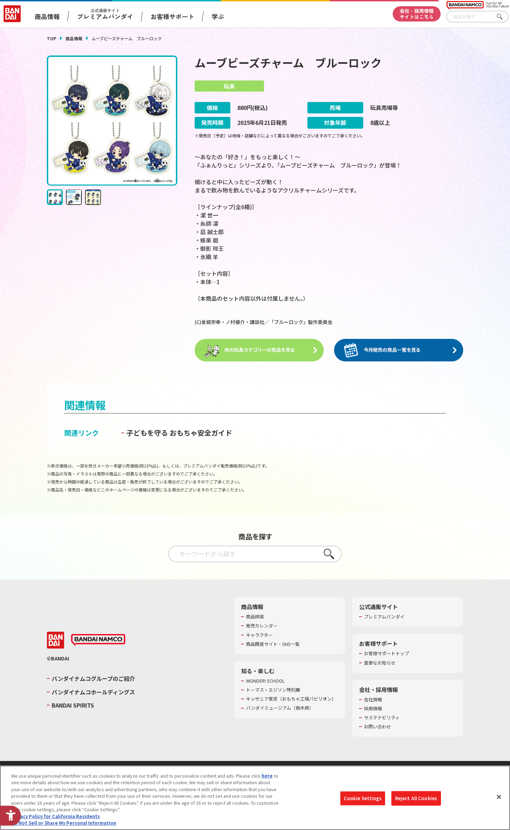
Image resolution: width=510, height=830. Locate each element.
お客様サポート (172, 16)
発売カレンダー (262, 626)
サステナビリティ (382, 718)
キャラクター (259, 635)
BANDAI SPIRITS (73, 705)
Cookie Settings (363, 798)
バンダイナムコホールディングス (93, 692)
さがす (503, 16)
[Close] (499, 796)
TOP (51, 38)
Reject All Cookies (416, 798)
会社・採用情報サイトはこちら (417, 13)
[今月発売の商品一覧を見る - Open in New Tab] (398, 350)
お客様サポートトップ (386, 653)
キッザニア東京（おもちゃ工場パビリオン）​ (291, 699)
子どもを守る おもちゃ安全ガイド (179, 433)
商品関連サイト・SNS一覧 (273, 644)
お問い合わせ (377, 727)
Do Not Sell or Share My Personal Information (63, 823)
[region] (255, 797)
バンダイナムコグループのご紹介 (93, 678)
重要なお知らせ (380, 663)
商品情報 (74, 38)
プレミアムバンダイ (384, 617)
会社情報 (373, 699)
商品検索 (255, 617)
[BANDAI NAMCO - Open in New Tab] (98, 640)
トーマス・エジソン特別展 (273, 690)
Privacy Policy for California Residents (55, 816)
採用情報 (373, 708)
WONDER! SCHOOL (265, 681)
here (267, 775)
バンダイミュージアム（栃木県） (280, 708)
